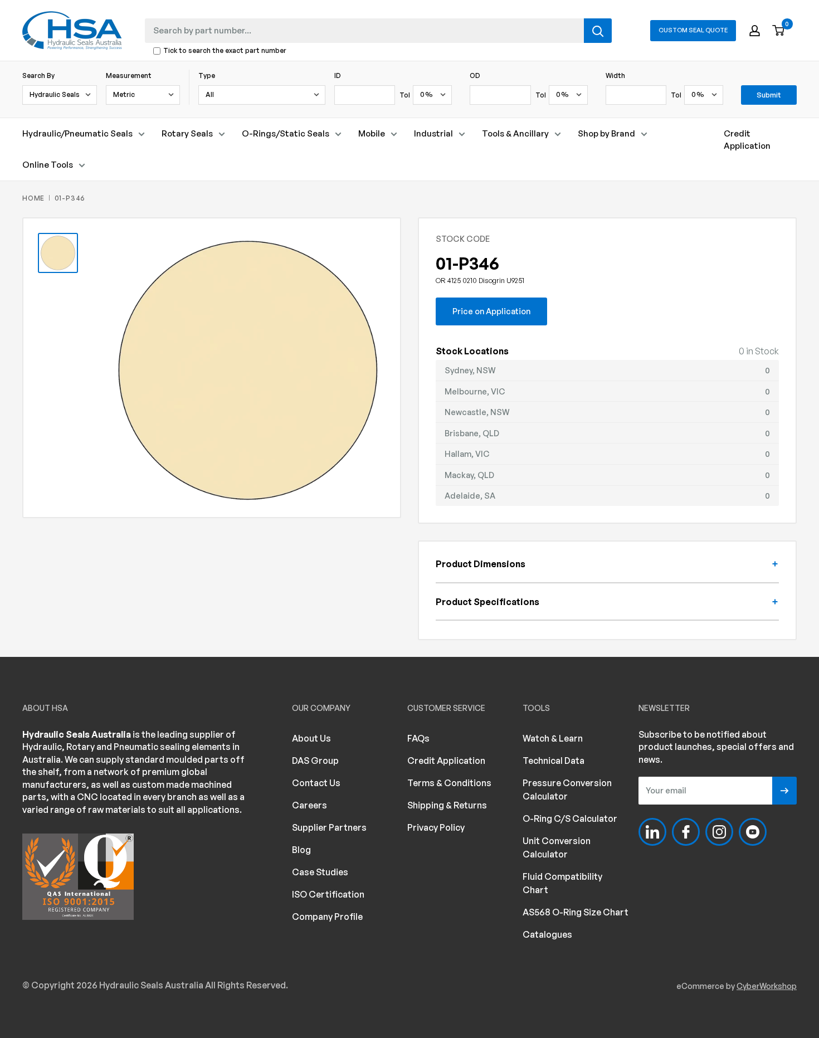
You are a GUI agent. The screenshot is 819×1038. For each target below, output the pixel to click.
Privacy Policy (436, 827)
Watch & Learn (553, 738)
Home (33, 198)
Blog (301, 849)
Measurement (129, 75)
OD (475, 75)
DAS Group (315, 760)
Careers (309, 805)
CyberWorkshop (767, 986)
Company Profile (327, 916)
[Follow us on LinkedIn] (652, 832)
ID (337, 75)
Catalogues (547, 934)
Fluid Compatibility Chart (562, 883)
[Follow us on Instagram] (719, 832)
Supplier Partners (329, 827)
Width (615, 75)
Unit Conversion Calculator (557, 847)
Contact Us (316, 782)
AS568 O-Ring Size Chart (575, 912)
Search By (38, 75)
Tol (404, 95)
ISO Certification (328, 894)
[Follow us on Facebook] (686, 832)
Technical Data (553, 760)
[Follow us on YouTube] (753, 832)
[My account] (754, 30)
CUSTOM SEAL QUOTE (693, 30)
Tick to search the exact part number (224, 51)
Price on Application (491, 311)
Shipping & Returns (447, 805)
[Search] (598, 30)
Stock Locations (472, 351)
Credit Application (747, 139)
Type (206, 75)
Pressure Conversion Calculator (567, 789)
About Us (311, 738)
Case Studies (320, 872)
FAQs (418, 738)
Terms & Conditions (449, 782)
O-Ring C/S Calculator (570, 818)
